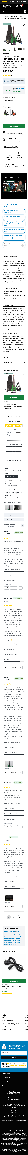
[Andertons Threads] (20, 1116)
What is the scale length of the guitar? (12, 217)
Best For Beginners (14, 936)
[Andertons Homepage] (7, 6)
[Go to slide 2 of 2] (15, 195)
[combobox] (14, 11)
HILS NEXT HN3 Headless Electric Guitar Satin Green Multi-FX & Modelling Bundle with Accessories (13, 404)
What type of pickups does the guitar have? (12, 211)
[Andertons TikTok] (16, 1116)
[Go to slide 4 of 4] (16, 1034)
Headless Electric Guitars (11, 935)
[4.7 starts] (7, 993)
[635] (14, 993)
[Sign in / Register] (17, 6)
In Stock (6, 411)
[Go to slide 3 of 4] (15, 1034)
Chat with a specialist (15, 1123)
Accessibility (10, 1120)
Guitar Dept (12, 931)
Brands (6, 931)
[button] (8, 75)
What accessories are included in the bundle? (14, 230)
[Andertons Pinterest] (23, 1116)
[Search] (25, 11)
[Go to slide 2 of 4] (13, 1034)
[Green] (6, 112)
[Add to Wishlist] (22, 374)
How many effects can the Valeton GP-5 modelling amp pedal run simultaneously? (13, 237)
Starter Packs (8, 940)
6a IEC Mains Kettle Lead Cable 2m (11, 986)
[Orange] (14, 112)
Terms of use (4, 1120)
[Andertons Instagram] (12, 1116)
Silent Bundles (13, 944)
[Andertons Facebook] (8, 1116)
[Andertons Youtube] (5, 1116)
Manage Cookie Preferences (20, 1120)
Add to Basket (14, 126)
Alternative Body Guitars (16, 933)
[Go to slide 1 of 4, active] (11, 1034)
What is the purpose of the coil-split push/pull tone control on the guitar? (13, 223)
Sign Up (14, 1057)
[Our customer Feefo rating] (14, 1065)
